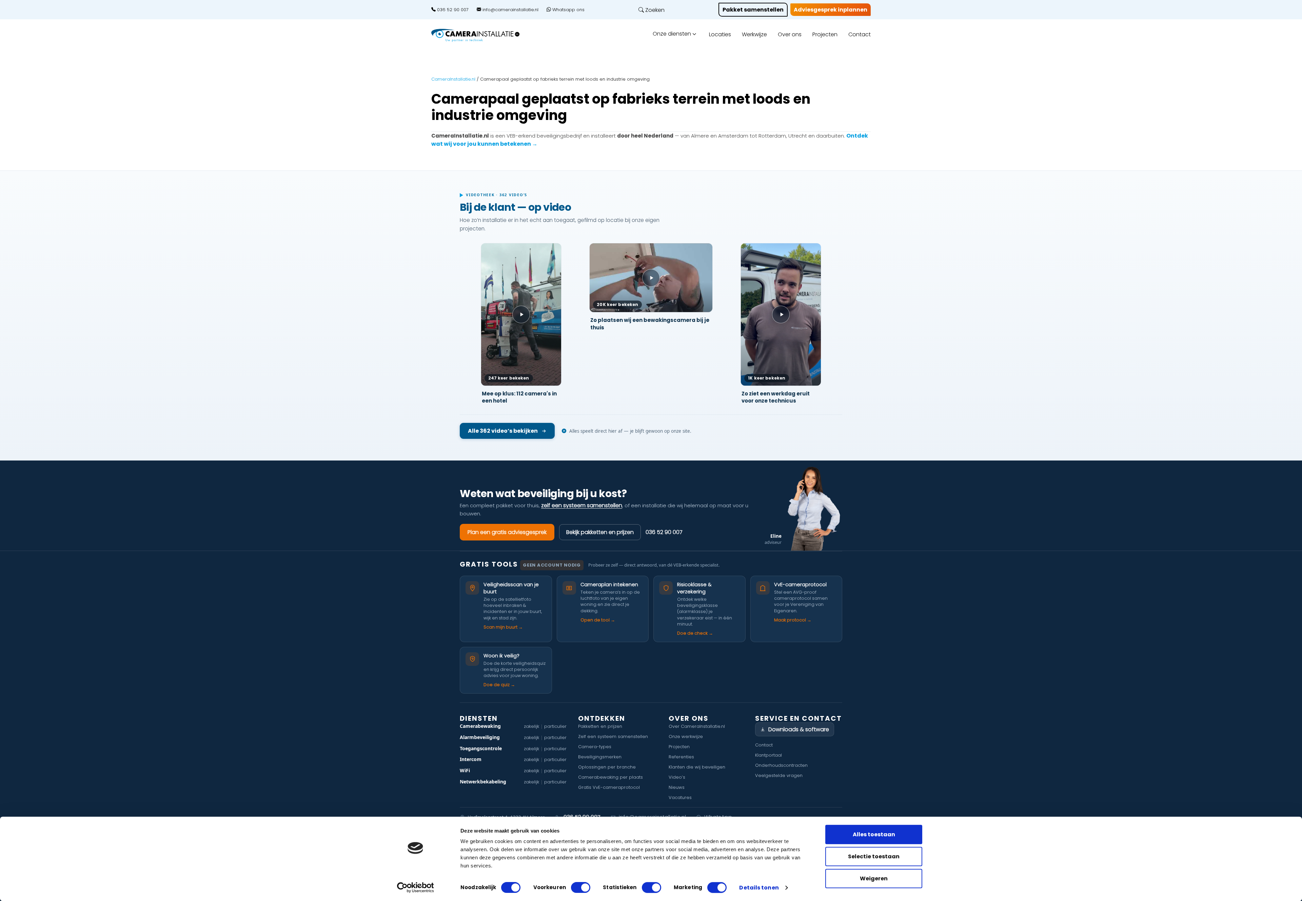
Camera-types (594, 746)
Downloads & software (798, 729)
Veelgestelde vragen (779, 775)
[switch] (580, 887)
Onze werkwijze (686, 736)
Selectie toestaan (874, 856)
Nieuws (677, 787)
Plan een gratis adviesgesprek (507, 532)
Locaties (720, 34)
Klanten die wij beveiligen (697, 767)
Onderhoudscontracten (781, 765)
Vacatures (680, 797)
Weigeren (874, 878)
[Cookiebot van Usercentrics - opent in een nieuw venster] (415, 887)
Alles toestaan (874, 834)
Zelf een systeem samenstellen (613, 736)
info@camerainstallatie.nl (509, 10)
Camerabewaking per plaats (610, 777)
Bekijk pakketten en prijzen (600, 532)
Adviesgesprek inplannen (830, 10)
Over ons (790, 34)
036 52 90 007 (452, 10)
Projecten (824, 34)
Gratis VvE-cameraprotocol (609, 787)
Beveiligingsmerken (600, 757)
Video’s (677, 777)
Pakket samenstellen (753, 10)
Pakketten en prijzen (600, 726)
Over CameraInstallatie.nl (697, 726)
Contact (859, 34)
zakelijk (531, 726)
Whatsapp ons (568, 10)
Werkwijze (754, 34)
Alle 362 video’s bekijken (503, 431)
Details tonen (758, 888)
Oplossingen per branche (607, 767)
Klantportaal (768, 755)
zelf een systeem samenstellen (581, 505)
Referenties (681, 757)
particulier (555, 726)
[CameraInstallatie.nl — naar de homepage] (483, 35)
